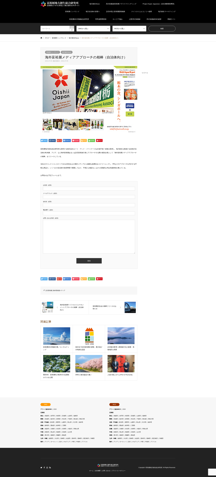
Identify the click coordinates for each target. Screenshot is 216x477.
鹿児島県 (86, 438)
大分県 (57, 438)
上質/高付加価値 (134, 19)
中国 (41, 432)
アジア (47, 441)
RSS (50, 467)
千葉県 (70, 419)
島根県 (58, 432)
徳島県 (53, 435)
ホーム (91, 470)
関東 (41, 419)
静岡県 (47, 425)
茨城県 (47, 419)
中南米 (78, 441)
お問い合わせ (106, 470)
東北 (41, 416)
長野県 (58, 422)
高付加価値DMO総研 (154, 19)
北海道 (42, 412)
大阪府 (70, 429)
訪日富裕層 (49, 290)
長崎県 (80, 438)
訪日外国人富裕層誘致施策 (115, 11)
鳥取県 (47, 432)
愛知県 (53, 425)
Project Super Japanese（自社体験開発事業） (159, 4)
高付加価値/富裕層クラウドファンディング (121, 4)
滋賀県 (47, 429)
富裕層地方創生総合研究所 (154, 467)
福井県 (81, 422)
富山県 (70, 422)
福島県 (76, 416)
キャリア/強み (118, 19)
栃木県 (53, 419)
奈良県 (58, 429)
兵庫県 (64, 429)
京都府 (53, 429)
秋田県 (58, 416)
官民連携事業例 (100, 19)
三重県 (64, 425)
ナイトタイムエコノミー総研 (141, 11)
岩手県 (53, 416)
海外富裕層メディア (59, 290)
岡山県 (53, 432)
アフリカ (84, 441)
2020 (55, 409)
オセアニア (66, 441)
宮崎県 (62, 438)
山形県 (70, 416)
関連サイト (172, 19)
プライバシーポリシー (118, 470)
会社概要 (97, 470)
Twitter (41, 467)
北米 (60, 441)
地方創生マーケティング (167, 11)
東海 (41, 425)
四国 (41, 435)
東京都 (76, 419)
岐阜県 (58, 425)
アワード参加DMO (46, 409)
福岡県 (51, 438)
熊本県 (74, 438)
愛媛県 (58, 435)
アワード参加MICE (115, 409)
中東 (73, 441)
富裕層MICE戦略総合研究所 (79, 19)
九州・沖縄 (43, 438)
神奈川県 (82, 419)
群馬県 (58, 419)
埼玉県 (64, 419)
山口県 (70, 432)
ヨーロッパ (54, 441)
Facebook (44, 467)
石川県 (75, 422)
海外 (41, 441)
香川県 (47, 435)
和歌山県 (76, 429)
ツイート (145, 73)
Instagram (47, 467)
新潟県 (52, 422)
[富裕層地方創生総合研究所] (60, 4)
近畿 (41, 429)
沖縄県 (92, 438)
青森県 (47, 416)
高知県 (64, 435)
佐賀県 (68, 438)
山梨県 (64, 422)
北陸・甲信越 (44, 422)
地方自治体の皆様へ (93, 11)
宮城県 (64, 416)
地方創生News (94, 4)
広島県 (64, 432)
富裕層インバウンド (72, 11)
